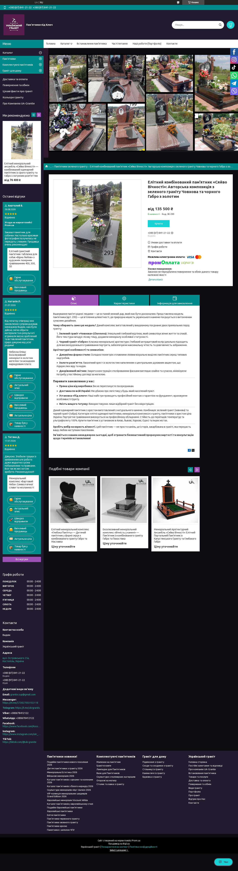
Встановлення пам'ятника (92, 43)
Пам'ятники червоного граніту (63, 818)
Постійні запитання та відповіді (205, 765)
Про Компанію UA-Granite (19, 103)
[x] (193, 450)
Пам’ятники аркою (57, 826)
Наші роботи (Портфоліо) (147, 43)
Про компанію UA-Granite (202, 769)
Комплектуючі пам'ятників (18, 64)
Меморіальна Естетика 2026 (62, 772)
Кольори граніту (13, 97)
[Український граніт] (13, 24)
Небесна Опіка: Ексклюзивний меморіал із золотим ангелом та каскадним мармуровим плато (22, 358)
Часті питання (120, 43)
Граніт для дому (12, 70)
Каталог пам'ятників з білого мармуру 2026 (70, 786)
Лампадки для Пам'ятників (111, 769)
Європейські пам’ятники (60, 811)
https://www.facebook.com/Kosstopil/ (22, 726)
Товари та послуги (198, 777)
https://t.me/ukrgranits (27, 707)
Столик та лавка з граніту (110, 784)
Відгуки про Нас (197, 799)
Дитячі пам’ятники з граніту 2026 (64, 768)
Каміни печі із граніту (154, 773)
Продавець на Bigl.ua (119, 844)
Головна (50, 43)
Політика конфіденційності (143, 847)
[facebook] (189, 450)
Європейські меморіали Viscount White (67, 800)
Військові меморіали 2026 (60, 776)
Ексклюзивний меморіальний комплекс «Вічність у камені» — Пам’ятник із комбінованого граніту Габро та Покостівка (123, 534)
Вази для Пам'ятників (108, 773)
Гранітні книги (104, 765)
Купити (159, 223)
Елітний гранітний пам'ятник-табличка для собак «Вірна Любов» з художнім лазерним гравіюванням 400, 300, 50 (23, 259)
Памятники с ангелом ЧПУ (61, 830)
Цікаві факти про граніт (18, 91)
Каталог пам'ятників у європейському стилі (70, 804)
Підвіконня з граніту (153, 762)
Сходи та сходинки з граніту (158, 765)
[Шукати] (220, 25)
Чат (226, 862)
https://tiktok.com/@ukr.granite (19, 742)
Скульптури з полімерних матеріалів (116, 777)
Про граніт (194, 795)
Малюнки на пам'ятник (109, 762)
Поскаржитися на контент (114, 847)
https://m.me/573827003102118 (20, 702)
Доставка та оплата (15, 79)
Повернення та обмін (16, 85)
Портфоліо (195, 791)
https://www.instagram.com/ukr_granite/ (22, 734)
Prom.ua (136, 840)
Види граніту (195, 788)
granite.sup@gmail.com (23, 694)
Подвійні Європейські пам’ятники (64, 807)
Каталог (65, 43)
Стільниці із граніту (153, 769)
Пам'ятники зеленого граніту (70, 166)
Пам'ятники (9, 58)
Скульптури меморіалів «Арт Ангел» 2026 (69, 790)
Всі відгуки (22, 559)
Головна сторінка (198, 762)
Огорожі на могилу (106, 780)
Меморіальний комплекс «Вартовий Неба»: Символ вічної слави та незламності (21, 483)
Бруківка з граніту (152, 777)
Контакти (172, 43)
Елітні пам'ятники (56, 815)
